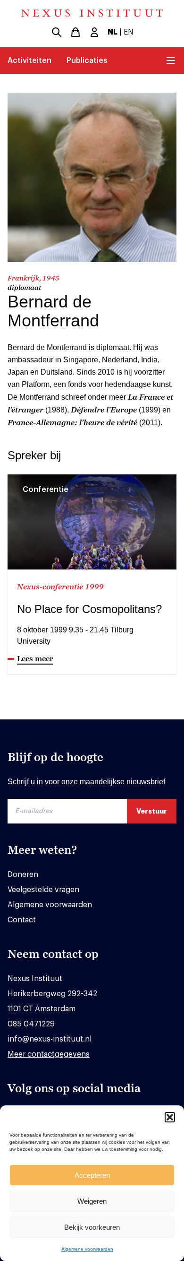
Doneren (23, 874)
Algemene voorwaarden (87, 1249)
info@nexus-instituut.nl (50, 1039)
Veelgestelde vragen (43, 889)
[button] (170, 1117)
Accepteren (92, 1175)
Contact (22, 920)
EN (129, 32)
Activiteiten (29, 60)
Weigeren (92, 1201)
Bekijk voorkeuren (92, 1227)
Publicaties (87, 60)
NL (112, 32)
